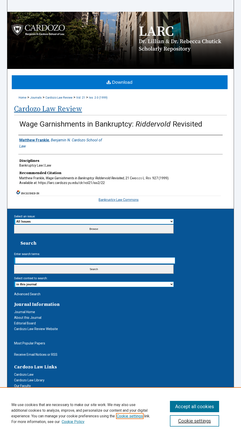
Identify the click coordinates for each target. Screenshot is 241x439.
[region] (120, 413)
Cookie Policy (73, 421)
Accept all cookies (194, 406)
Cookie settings (130, 416)
